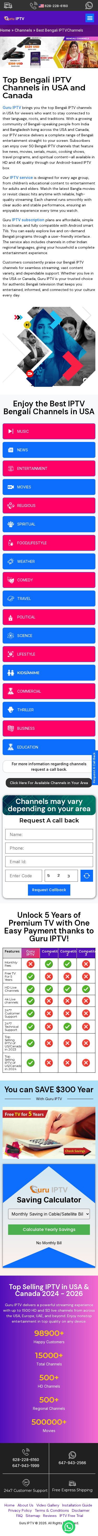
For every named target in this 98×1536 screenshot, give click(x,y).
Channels (23, 30)
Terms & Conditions (52, 1510)
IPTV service (21, 177)
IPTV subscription (28, 220)
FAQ (19, 1515)
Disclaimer (81, 1510)
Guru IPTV (12, 107)
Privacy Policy (20, 1510)
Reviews (50, 1515)
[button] (89, 18)
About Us (25, 1505)
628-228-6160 (56, 6)
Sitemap (33, 1515)
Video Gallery (47, 1505)
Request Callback (49, 889)
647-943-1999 (25, 1465)
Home (5, 30)
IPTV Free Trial (71, 1515)
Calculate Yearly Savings (49, 1230)
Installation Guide (77, 1505)
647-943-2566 (72, 1463)
